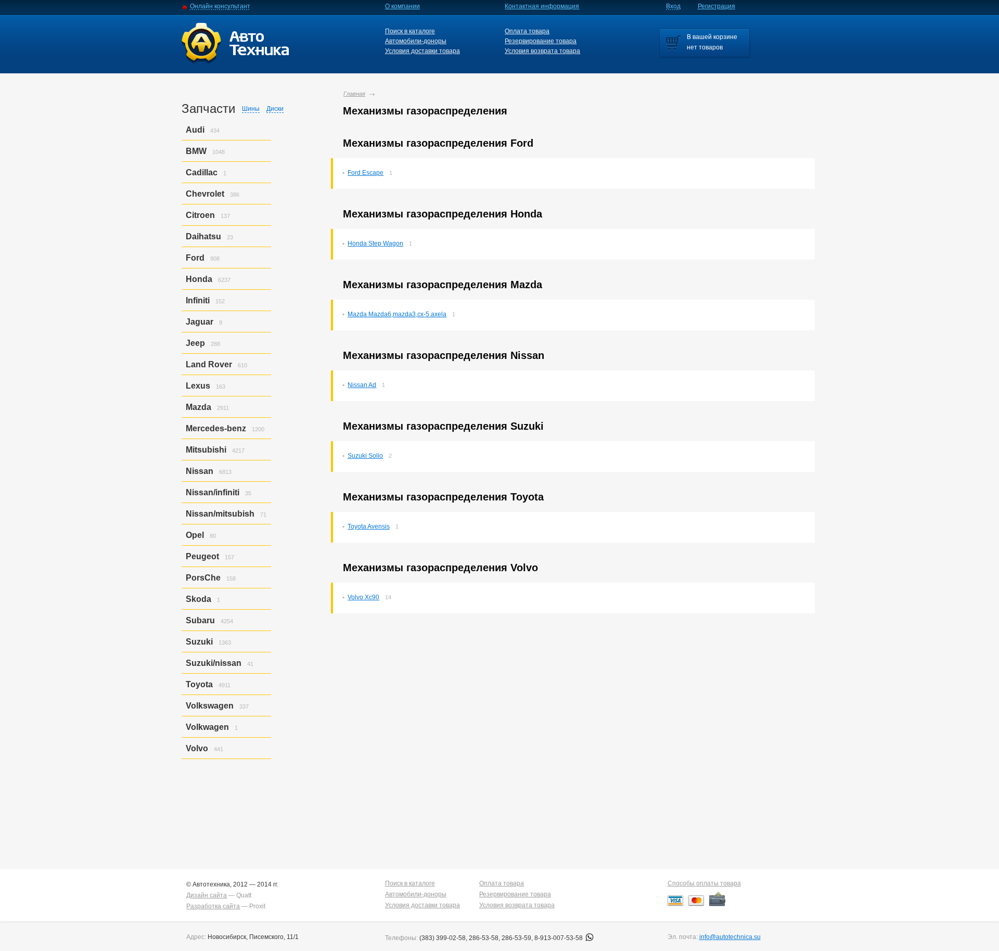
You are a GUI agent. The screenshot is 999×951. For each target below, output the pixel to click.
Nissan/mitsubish (220, 513)
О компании (402, 6)
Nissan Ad (362, 385)
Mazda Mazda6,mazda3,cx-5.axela (397, 314)
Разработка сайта (213, 906)
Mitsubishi (206, 449)
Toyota (199, 684)
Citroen (200, 215)
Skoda (198, 599)
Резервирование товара (541, 41)
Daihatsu (203, 236)
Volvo (197, 748)
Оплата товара (527, 31)
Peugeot (202, 556)
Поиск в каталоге (410, 31)
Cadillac (201, 172)
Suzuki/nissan (213, 663)
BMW (196, 151)
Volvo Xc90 (363, 597)
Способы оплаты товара (704, 883)
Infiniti (198, 300)
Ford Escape (365, 172)
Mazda (198, 407)
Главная (354, 94)
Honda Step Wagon (375, 243)
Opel (195, 535)
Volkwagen (207, 727)
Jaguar (199, 321)
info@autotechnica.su (730, 937)
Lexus (198, 385)
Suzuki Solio (365, 455)
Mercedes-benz (216, 428)
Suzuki (199, 641)
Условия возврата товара (542, 51)
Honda (199, 279)
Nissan (199, 471)
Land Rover (209, 364)
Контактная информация (542, 6)
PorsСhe (203, 577)
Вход (673, 6)
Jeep (195, 343)
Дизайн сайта (206, 895)
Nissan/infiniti (212, 492)
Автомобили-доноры (415, 41)
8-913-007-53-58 (559, 938)
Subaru (200, 620)
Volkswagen (210, 705)
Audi (195, 129)
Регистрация (716, 6)
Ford (195, 257)
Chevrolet (205, 193)
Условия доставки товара (422, 51)
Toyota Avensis (369, 526)
